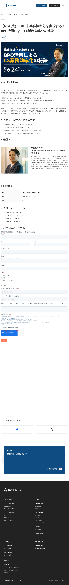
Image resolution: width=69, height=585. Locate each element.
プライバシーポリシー (60, 580)
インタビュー (7, 515)
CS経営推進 (38, 506)
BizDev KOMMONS (9, 508)
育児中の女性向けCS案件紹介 (11, 570)
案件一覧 (6, 572)
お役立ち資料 (38, 520)
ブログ (37, 517)
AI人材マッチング (8, 548)
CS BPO (37, 508)
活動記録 (6, 517)
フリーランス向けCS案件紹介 (11, 567)
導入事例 (37, 515)
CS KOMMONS (8, 506)
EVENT (9, 14)
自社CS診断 (38, 529)
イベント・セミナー (9, 520)
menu (63, 5)
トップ (3, 14)
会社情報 (51, 580)
